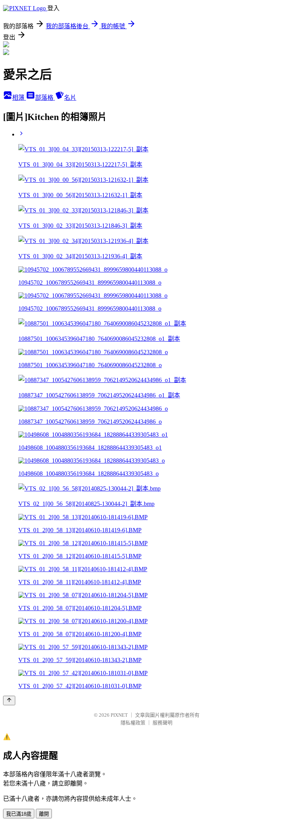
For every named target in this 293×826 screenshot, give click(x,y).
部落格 (45, 97)
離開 (44, 814)
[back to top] (9, 700)
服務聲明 (162, 723)
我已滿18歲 (18, 814)
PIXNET (119, 715)
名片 (70, 97)
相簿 (19, 97)
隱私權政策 (133, 723)
